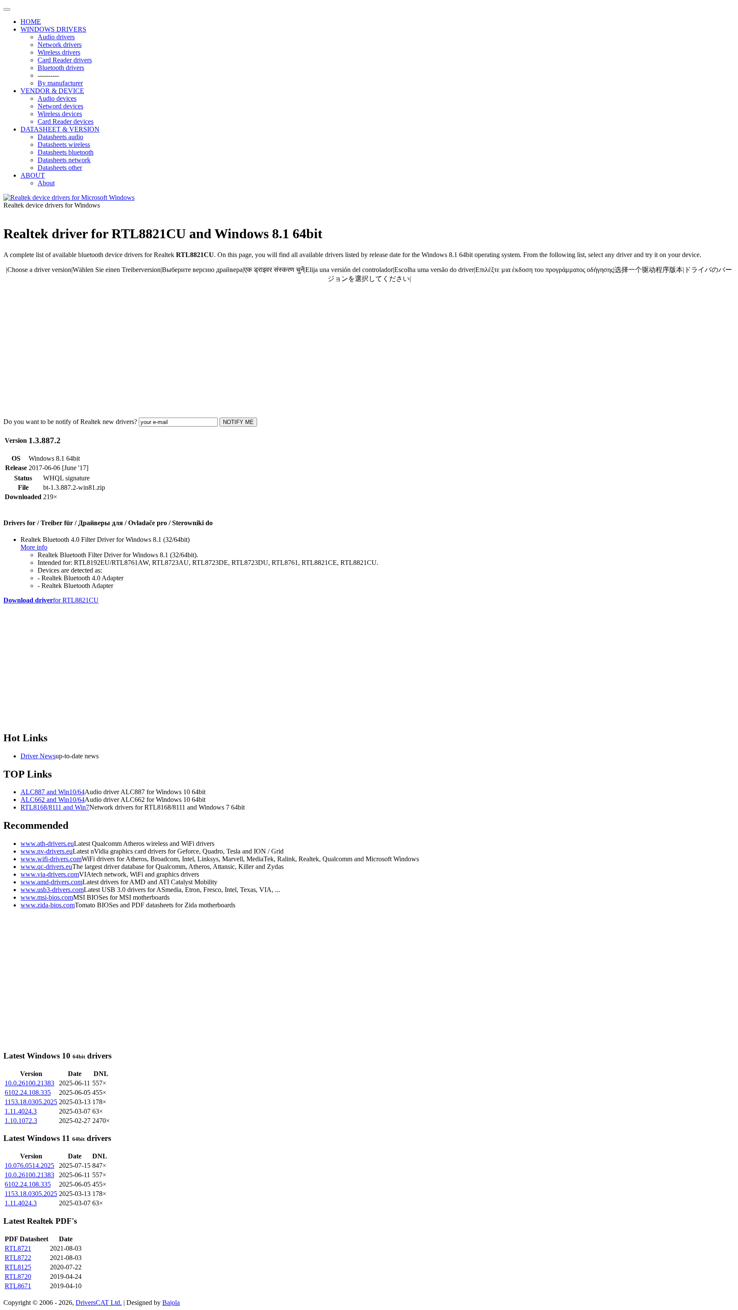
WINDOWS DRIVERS (53, 29)
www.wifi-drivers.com (51, 859)
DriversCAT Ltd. (99, 1302)
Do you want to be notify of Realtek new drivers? (70, 421)
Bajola (171, 1302)
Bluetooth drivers (61, 67)
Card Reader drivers (65, 60)
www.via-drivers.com (49, 874)
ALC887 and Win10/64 (52, 791)
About (46, 183)
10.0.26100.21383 (29, 1083)
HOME (30, 21)
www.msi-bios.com (46, 897)
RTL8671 (18, 1286)
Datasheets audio (60, 136)
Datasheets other (60, 167)
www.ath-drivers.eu (47, 843)
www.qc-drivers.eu (46, 866)
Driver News (38, 756)
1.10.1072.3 (21, 1120)
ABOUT (32, 175)
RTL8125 (18, 1267)
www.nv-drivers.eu (46, 851)
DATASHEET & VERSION (60, 129)
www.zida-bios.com (47, 905)
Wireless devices (60, 113)
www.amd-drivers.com (51, 882)
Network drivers (60, 44)
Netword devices (60, 106)
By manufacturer (60, 83)
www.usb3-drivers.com (52, 889)
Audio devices (57, 98)
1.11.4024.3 (21, 1111)
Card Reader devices (66, 121)
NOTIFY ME (238, 422)
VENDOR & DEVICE (52, 90)
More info (33, 547)
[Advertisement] (259, 350)
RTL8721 (18, 1248)
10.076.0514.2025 (29, 1165)
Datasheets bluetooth (66, 152)
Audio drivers (56, 37)
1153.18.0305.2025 (31, 1101)
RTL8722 (18, 1257)
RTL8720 (18, 1276)
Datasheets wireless (64, 144)
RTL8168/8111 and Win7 (54, 807)
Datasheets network (64, 160)
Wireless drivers (59, 52)
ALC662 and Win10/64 (52, 799)
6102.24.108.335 (28, 1092)
